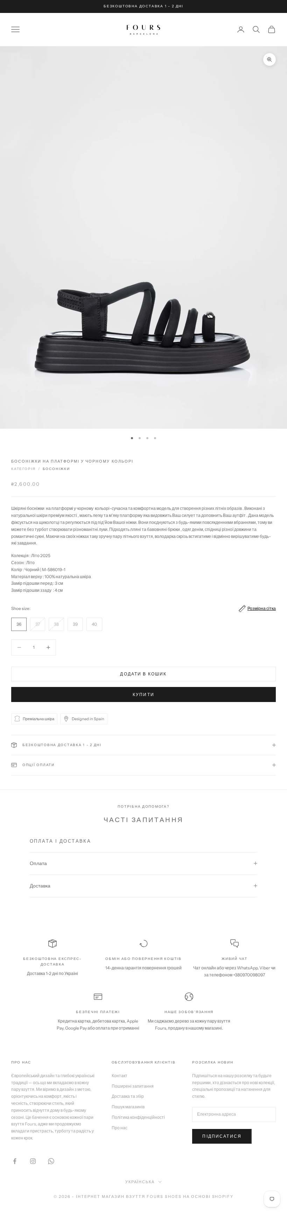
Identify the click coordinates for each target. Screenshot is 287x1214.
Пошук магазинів (128, 1106)
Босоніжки (56, 468)
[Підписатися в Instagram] (32, 1161)
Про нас (119, 1127)
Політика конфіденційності (138, 1117)
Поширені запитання (133, 1086)
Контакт (119, 1075)
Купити (143, 694)
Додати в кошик (143, 673)
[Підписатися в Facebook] (14, 1161)
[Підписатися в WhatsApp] (51, 1161)
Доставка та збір (128, 1096)
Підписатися (221, 1136)
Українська (140, 1181)
